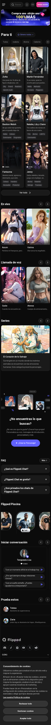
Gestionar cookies (26, 711)
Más (43, 460)
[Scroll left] (40, 204)
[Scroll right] (47, 204)
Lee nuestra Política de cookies (16, 697)
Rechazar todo (25, 704)
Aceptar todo (25, 718)
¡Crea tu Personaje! (27, 443)
